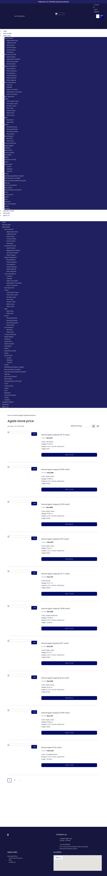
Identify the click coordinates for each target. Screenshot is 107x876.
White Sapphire (11, 78)
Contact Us (96, 6)
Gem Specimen (9, 96)
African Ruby (11, 45)
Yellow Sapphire (12, 71)
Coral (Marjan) (8, 136)
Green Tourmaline (12, 89)
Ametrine (7, 208)
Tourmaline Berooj (10, 82)
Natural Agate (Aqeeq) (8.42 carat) (55, 678)
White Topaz (10, 113)
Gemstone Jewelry (10, 204)
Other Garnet (10, 134)
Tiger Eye (7, 183)
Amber (6, 173)
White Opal (10, 122)
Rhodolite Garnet (12, 127)
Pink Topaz (10, 108)
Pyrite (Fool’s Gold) (10, 159)
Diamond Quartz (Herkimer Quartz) (15, 180)
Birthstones (7, 33)
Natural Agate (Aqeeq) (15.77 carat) (55, 574)
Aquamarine (8, 150)
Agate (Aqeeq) (8, 145)
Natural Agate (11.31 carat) (51, 747)
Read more (69, 524)
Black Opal (10, 120)
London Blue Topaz (13, 101)
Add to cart (69, 455)
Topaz (6, 99)
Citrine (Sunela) (9, 152)
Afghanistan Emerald (13, 59)
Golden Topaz (11, 110)
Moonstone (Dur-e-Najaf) (12, 178)
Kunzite (9, 166)
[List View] (93, 426)
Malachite (7, 201)
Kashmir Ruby (11, 50)
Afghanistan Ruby (12, 40)
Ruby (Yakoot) (8, 38)
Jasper (6, 197)
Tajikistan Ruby (11, 43)
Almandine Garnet (12, 131)
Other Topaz (10, 115)
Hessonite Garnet (12, 129)
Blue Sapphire (11, 68)
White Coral (10, 141)
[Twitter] (7, 16)
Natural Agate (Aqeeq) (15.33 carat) (55, 504)
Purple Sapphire (12, 75)
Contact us (61, 834)
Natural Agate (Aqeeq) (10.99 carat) (55, 469)
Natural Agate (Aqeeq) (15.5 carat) (55, 539)
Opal (5, 117)
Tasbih (6, 206)
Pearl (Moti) (7, 155)
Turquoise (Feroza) (10, 143)
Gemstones (7, 36)
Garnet (6, 124)
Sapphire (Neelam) (10, 66)
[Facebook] (5, 16)
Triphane (9, 171)
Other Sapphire (11, 80)
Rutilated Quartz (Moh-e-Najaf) (14, 176)
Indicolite (9, 85)
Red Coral (10, 138)
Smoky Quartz (8, 194)
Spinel (6, 162)
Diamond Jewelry (9, 211)
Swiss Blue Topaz (12, 103)
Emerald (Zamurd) (10, 54)
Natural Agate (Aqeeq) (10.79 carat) (55, 435)
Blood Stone (8, 187)
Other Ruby (10, 52)
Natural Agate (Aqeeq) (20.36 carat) (55, 608)
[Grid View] (97, 426)
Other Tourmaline (12, 94)
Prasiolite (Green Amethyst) (12, 190)
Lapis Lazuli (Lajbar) (10, 185)
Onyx (6, 199)
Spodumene (8, 164)
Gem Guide (6, 213)
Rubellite (9, 87)
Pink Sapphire (11, 73)
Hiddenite (9, 169)
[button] (93, 16)
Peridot (6, 157)
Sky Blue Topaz (11, 106)
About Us (6, 215)
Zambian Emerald (12, 61)
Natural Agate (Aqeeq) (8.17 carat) (55, 643)
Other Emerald (11, 64)
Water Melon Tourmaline (14, 92)
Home (5, 31)
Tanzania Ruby (11, 47)
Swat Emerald (11, 57)
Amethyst (7, 148)
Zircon (6, 192)
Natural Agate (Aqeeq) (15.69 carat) (55, 713)
